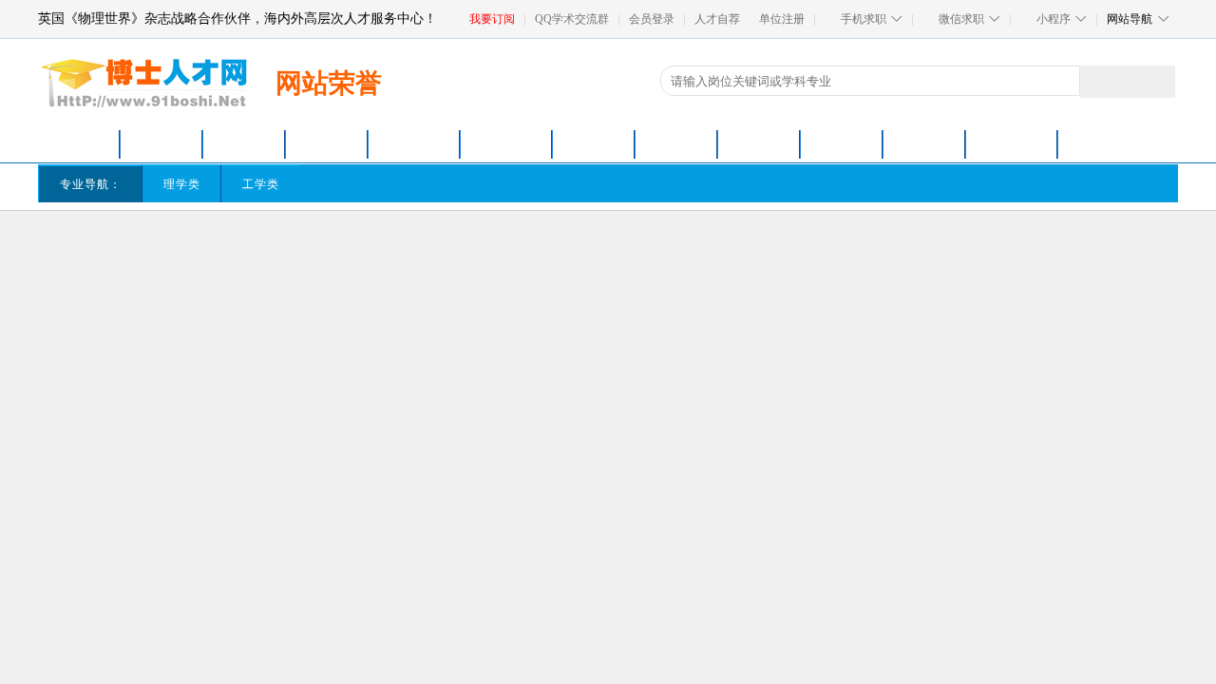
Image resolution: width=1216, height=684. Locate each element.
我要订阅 (492, 19)
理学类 (181, 184)
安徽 (502, 233)
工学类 (260, 184)
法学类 (418, 184)
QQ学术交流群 (572, 19)
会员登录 (651, 19)
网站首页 (78, 144)
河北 (260, 233)
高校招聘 (244, 144)
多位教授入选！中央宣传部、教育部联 (160, 660)
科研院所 (593, 144)
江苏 (394, 233)
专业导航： (91, 184)
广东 (623, 258)
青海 (502, 258)
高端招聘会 (1011, 144)
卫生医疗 (924, 144)
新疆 (538, 258)
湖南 (623, 233)
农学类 (588, 184)
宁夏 (466, 258)
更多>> (261, 623)
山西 (296, 233)
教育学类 (503, 184)
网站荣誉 (320, 393)
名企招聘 (841, 144)
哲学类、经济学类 (698, 184)
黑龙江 (339, 258)
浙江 (466, 233)
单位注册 (782, 19)
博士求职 (161, 144)
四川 (103, 258)
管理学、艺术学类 (967, 184)
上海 (139, 233)
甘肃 (430, 258)
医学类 (339, 184)
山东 (430, 233)
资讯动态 (251, 393)
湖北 (659, 233)
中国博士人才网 (163, 393)
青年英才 (326, 144)
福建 (574, 233)
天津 (212, 233)
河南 (695, 233)
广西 (659, 258)
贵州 (139, 258)
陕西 (394, 258)
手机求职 (863, 19)
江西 (538, 233)
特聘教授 (676, 144)
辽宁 (260, 258)
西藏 (212, 258)
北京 (103, 233)
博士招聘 (414, 144)
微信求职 (961, 19)
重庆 (175, 233)
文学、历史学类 (832, 184)
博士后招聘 (506, 144)
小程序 (1053, 19)
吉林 (296, 258)
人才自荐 (717, 19)
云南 (175, 258)
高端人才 (759, 144)
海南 (574, 258)
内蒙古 (339, 233)
